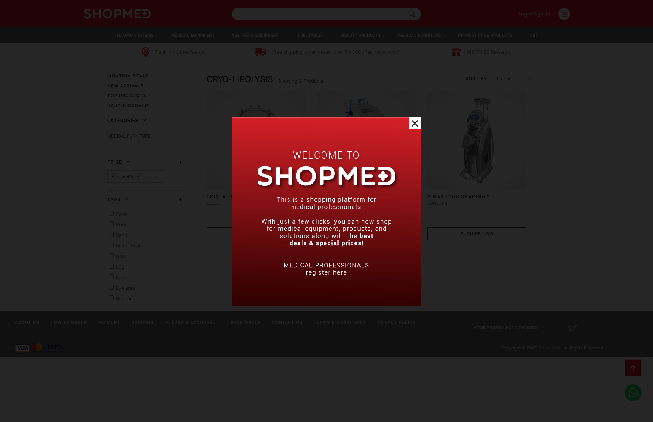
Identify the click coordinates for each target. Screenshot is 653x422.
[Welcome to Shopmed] (326, 304)
